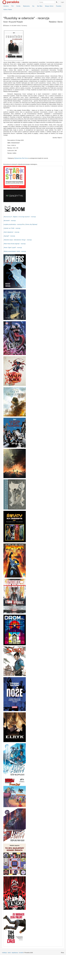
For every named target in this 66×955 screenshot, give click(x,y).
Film (12, 6)
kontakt (21, 952)
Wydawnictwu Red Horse (21, 158)
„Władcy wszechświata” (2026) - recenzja (14, 251)
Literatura (6, 6)
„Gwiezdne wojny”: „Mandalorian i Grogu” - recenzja (17, 240)
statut (9, 952)
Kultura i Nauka (8, 9)
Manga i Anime (49, 6)
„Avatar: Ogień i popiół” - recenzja (12, 247)
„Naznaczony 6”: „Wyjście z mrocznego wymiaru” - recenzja (19, 216)
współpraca (15, 952)
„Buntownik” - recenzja (9, 220)
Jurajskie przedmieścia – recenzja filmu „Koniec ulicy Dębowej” (20, 224)
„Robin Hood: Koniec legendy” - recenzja (14, 243)
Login (62, 2)
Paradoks (58, 6)
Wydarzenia (26, 6)
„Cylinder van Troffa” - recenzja (11, 228)
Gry (33, 6)
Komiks (18, 6)
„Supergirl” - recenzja (9, 236)
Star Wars (39, 6)
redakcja (4, 952)
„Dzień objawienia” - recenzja (11, 232)
